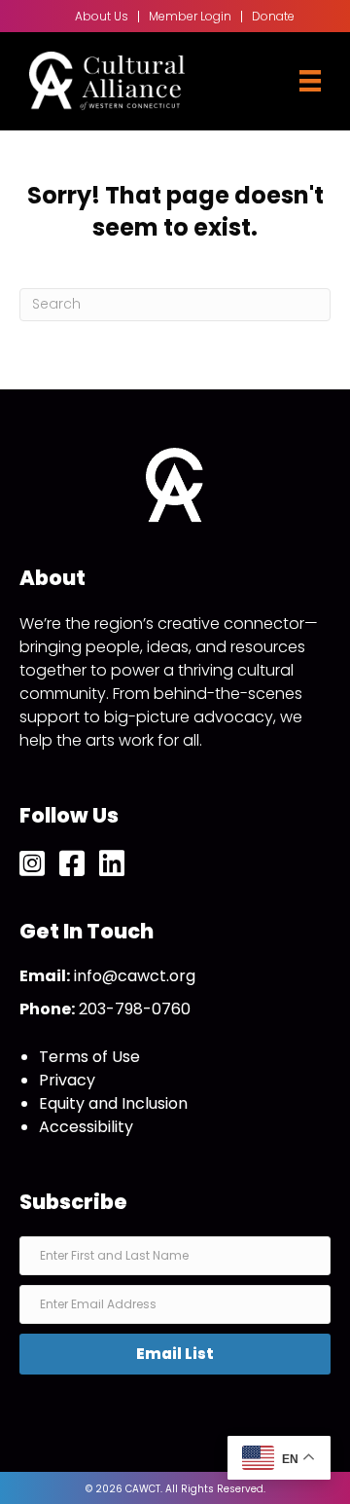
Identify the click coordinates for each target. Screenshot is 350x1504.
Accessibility (86, 1127)
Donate (273, 16)
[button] (175, 1354)
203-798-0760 (135, 1009)
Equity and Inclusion (113, 1103)
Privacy (67, 1080)
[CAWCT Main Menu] (310, 80)
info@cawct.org (134, 976)
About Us (101, 16)
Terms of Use (89, 1056)
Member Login (190, 16)
